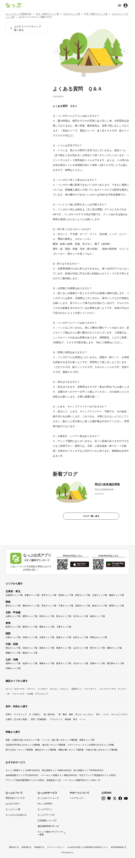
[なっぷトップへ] (13, 5)
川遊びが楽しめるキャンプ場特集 (101, 750)
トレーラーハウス (107, 689)
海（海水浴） (50, 714)
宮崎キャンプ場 (97, 663)
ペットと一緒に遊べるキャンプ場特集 (59, 740)
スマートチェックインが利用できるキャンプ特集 (91, 745)
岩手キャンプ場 (48, 595)
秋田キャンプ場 (82, 595)
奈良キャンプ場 (80, 637)
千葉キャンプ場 (65, 605)
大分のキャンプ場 (71, 14)
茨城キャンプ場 (82, 605)
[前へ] (57, 51)
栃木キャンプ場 (99, 605)
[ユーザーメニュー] (122, 5)
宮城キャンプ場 (65, 595)
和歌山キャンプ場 (98, 637)
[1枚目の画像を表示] (84, 75)
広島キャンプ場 (29, 648)
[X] (114, 798)
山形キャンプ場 (99, 595)
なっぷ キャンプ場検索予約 (18, 14)
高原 (65, 714)
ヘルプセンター (77, 798)
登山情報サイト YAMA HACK (55, 770)
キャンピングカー (119, 714)
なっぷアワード (45, 815)
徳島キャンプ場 (114, 648)
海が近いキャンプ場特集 (53, 745)
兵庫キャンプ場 (29, 637)
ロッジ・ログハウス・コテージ (20, 689)
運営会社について (14, 798)
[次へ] (124, 51)
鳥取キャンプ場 (46, 648)
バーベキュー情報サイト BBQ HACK (57, 775)
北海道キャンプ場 (14, 595)
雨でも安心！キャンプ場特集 (19, 750)
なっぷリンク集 (13, 809)
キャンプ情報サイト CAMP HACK (22, 770)
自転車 (68, 719)
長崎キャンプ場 (46, 663)
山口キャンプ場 (80, 648)
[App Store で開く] (79, 564)
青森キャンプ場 (32, 595)
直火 (75, 719)
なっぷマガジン (45, 809)
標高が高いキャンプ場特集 (71, 750)
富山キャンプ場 (63, 616)
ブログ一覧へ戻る (91, 516)
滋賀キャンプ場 (63, 637)
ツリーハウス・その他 (22, 694)
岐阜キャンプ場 (13, 627)
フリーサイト (90, 689)
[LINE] (109, 798)
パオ (8, 694)
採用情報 (25, 847)
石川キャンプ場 (80, 616)
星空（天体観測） (39, 719)
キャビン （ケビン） (59, 689)
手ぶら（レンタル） (84, 714)
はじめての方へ (13, 803)
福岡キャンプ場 (13, 663)
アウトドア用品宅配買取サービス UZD (24, 780)
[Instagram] (103, 798)
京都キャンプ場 (46, 637)
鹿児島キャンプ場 (115, 663)
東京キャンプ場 (13, 605)
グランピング (41, 694)
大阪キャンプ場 (13, 637)
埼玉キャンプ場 (48, 605)
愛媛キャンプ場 (13, 653)
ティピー (122, 689)
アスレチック (56, 719)
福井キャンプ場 (97, 616)
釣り (98, 714)
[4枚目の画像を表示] (98, 75)
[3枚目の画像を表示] (93, 75)
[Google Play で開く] (115, 564)
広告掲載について (46, 820)
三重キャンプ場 (63, 627)
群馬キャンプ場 (116, 605)
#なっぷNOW (44, 803)
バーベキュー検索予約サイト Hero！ (80, 780)
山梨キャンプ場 (13, 616)
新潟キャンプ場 (46, 616)
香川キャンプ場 (97, 648)
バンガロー (42, 689)
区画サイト (77, 689)
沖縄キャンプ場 (13, 668)
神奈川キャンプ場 (30, 605)
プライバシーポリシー (56, 847)
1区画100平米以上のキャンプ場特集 (23, 745)
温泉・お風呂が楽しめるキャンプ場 (22, 740)
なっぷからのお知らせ (16, 815)
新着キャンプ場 (86, 740)
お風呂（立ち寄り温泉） (17, 719)
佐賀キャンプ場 (29, 663)
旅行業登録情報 (117, 847)
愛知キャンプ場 (46, 627)
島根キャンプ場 (63, 648)
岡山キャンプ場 (13, 648)
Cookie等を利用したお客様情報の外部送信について (87, 847)
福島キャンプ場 (116, 595)
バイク (106, 714)
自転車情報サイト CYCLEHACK (21, 775)
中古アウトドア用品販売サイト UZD (96, 775)
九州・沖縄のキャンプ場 (47, 14)
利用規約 (37, 847)
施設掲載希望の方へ (47, 826)
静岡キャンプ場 (29, 627)
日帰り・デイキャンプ (16, 714)
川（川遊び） (35, 714)
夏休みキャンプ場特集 (45, 750)
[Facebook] (120, 798)
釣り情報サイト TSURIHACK (87, 770)
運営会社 (12, 847)
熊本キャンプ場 (63, 663)
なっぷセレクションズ (48, 798)
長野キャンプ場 (29, 616)
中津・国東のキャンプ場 (95, 14)
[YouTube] (126, 798)
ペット (82, 719)
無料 (71, 714)
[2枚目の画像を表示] (88, 75)
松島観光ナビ (52, 780)
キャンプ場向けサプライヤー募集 (50, 833)
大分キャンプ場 (80, 663)
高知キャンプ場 (29, 653)
